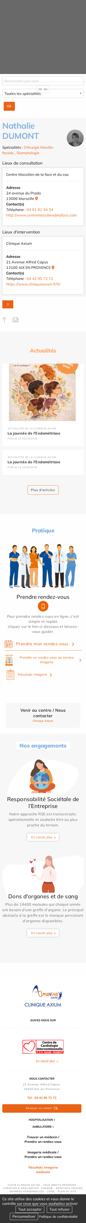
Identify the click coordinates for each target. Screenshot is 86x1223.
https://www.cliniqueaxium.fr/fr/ (33, 284)
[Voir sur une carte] (36, 198)
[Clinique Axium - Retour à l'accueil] (43, 996)
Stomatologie (28, 153)
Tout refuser (59, 1209)
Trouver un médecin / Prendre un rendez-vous (43, 1139)
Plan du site (67, 1191)
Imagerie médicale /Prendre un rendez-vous (43, 1154)
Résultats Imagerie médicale (43, 1169)
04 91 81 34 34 (40, 209)
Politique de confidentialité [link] (58, 1216)
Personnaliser (24, 1216)
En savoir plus (42, 837)
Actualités (43, 350)
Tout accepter (30, 1209)
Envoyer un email (39, 1108)
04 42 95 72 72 (40, 278)
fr (40, 89)
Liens (51, 1191)
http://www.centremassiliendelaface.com (41, 215)
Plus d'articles (43, 490)
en (45, 89)
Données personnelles (27, 1191)
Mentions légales (69, 1188)
